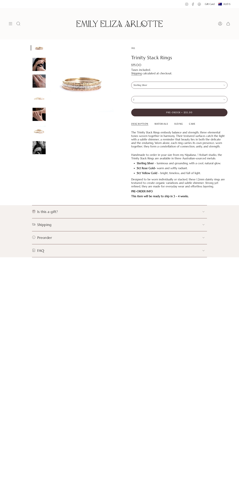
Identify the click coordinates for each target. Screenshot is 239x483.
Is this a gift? (47, 212)
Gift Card (210, 4)
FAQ (40, 251)
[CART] (228, 24)
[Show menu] (10, 24)
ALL (133, 48)
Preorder (44, 238)
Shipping (136, 73)
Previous (49, 81)
